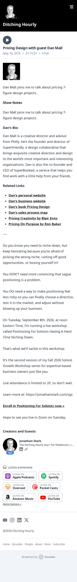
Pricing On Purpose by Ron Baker (35, 224)
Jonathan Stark (30, 441)
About (38, 544)
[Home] (10, 11)
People (29, 544)
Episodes (17, 544)
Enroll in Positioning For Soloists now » (33, 406)
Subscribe (59, 544)
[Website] (26, 449)
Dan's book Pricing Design (29, 207)
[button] (7, 40)
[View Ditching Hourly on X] (26, 520)
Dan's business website (27, 201)
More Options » (12, 504)
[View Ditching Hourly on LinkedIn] (19, 520)
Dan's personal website (27, 195)
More (47, 544)
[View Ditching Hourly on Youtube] (5, 520)
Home (6, 544)
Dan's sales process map (28, 212)
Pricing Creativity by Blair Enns (33, 218)
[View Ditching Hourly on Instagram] (12, 520)
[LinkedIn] (21, 449)
